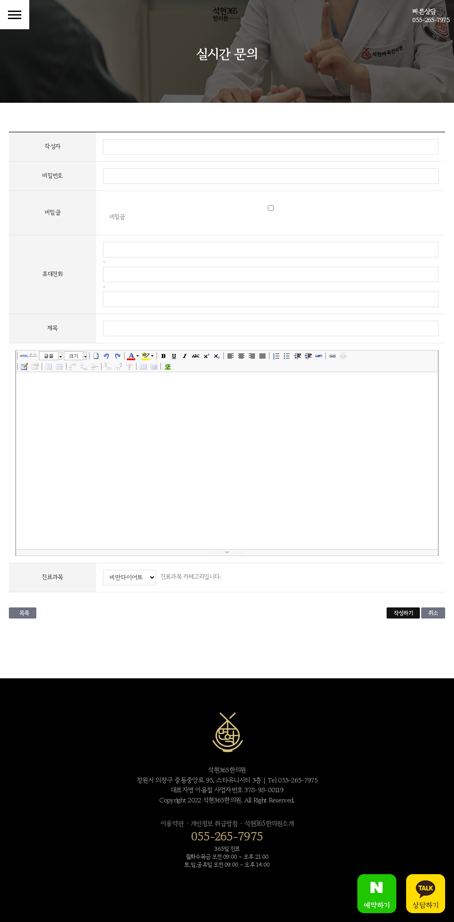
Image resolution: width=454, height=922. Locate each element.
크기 (73, 355)
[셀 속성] (48, 366)
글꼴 (49, 355)
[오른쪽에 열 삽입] (118, 366)
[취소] (106, 355)
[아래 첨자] (216, 355)
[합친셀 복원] (153, 366)
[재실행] (117, 355)
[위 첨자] (206, 355)
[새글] (96, 355)
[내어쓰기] (297, 355)
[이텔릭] (184, 355)
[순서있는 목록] (276, 355)
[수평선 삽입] (318, 355)
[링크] (332, 355)
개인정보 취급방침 (214, 823)
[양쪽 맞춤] (262, 355)
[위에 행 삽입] (73, 366)
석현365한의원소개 (269, 823)
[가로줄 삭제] (94, 366)
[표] (24, 366)
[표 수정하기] (35, 366)
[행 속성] (59, 366)
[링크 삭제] (343, 355)
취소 (433, 613)
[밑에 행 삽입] (83, 366)
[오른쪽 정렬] (251, 355)
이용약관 (172, 823)
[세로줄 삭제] (129, 366)
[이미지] (167, 366)
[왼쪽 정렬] (230, 355)
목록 (24, 613)
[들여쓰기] (308, 355)
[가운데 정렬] (241, 355)
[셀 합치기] (143, 366)
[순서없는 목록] (286, 355)
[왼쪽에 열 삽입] (108, 366)
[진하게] (163, 355)
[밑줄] (174, 355)
